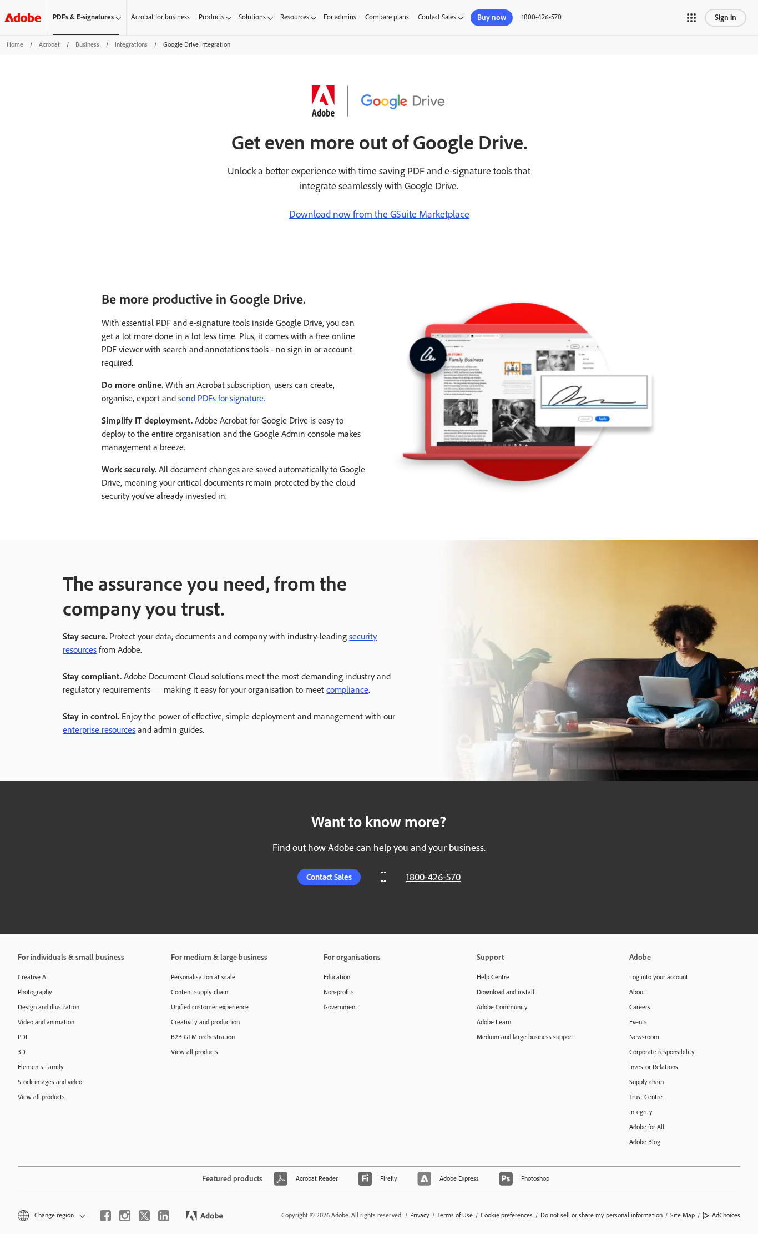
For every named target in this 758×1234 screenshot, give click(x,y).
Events (638, 1022)
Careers (639, 1007)
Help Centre (493, 977)
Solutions (252, 17)
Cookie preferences (507, 1215)
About (637, 992)
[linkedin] (163, 1215)
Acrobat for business (160, 17)
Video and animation (46, 1022)
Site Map (682, 1215)
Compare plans (387, 17)
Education (337, 977)
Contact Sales (437, 17)
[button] (691, 18)
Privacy (419, 1215)
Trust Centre (646, 1097)
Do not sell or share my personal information (601, 1215)
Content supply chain (199, 992)
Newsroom (644, 1037)
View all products (41, 1097)
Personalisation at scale (203, 977)
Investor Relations (653, 1067)
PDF (23, 1037)
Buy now (491, 17)
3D (22, 1052)
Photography (35, 992)
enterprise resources (99, 729)
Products (211, 17)
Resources (294, 17)
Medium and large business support (525, 1037)
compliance (347, 689)
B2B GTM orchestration (203, 1037)
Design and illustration (48, 1007)
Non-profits (339, 992)
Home (15, 44)
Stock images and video (50, 1082)
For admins (340, 17)
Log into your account (658, 977)
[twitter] (144, 1215)
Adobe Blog (644, 1142)
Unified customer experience (210, 1007)
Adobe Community (502, 1007)
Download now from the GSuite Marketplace (379, 214)
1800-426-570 (542, 17)
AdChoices (726, 1215)
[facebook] (105, 1215)
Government (340, 1007)
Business (87, 44)
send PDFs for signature (221, 398)
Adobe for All (646, 1127)
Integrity (641, 1112)
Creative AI (33, 977)
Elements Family (41, 1067)
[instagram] (124, 1215)
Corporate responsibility (662, 1052)
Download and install (505, 992)
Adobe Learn (494, 1022)
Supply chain (646, 1082)
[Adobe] (23, 17)
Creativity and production (205, 1022)
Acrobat (49, 44)
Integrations (131, 44)
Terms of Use (455, 1215)
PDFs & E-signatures (83, 17)
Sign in (725, 17)
